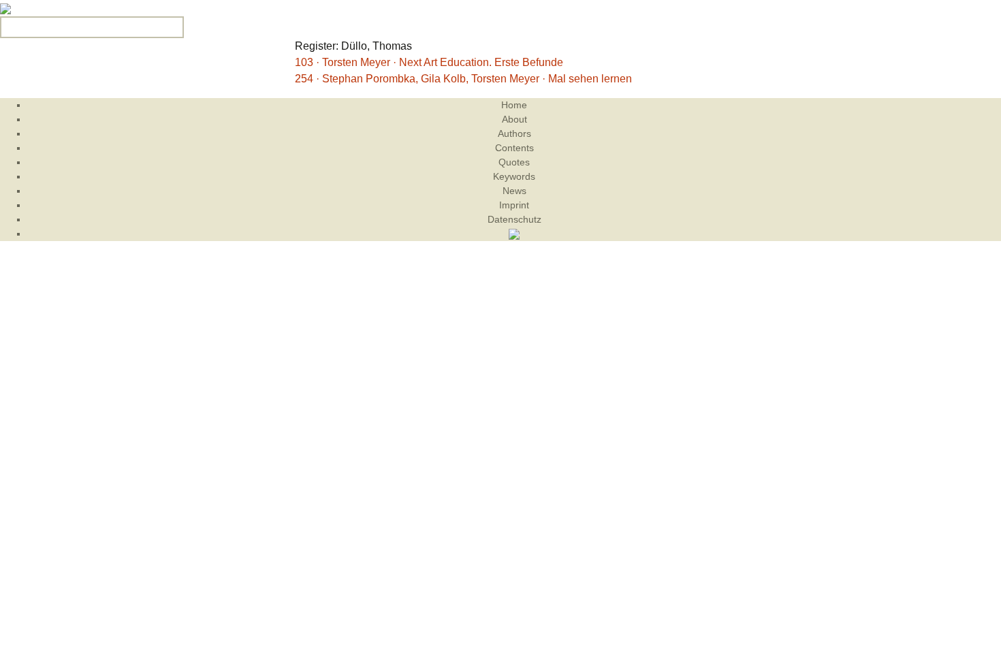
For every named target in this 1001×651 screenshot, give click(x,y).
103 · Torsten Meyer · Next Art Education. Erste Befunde (429, 62)
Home (514, 104)
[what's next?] (5, 8)
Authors (514, 133)
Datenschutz (514, 219)
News (514, 190)
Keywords (514, 176)
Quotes (514, 162)
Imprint (514, 205)
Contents (514, 147)
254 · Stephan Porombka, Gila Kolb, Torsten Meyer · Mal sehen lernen (463, 78)
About (514, 119)
